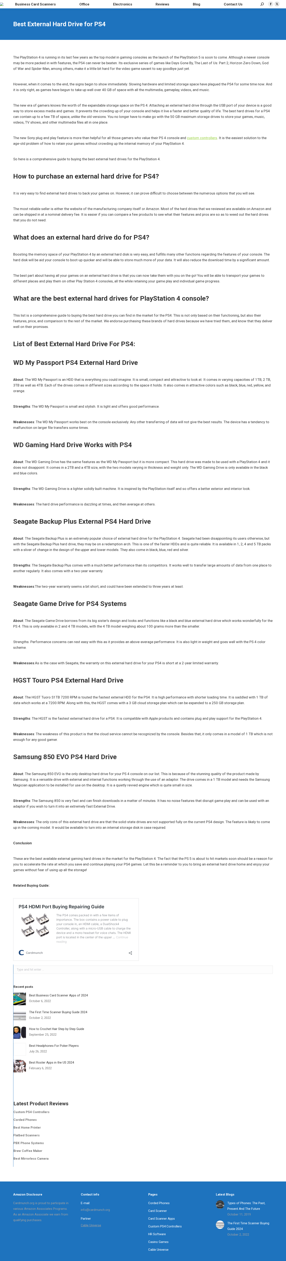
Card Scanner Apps (161, 1219)
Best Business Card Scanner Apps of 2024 (58, 995)
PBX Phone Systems (28, 1143)
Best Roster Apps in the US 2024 (51, 1062)
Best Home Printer (27, 1127)
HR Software (157, 1234)
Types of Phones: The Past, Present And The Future (246, 1206)
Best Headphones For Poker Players (54, 1046)
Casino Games (158, 1242)
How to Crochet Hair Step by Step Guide (56, 1029)
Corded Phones (25, 1120)
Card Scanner (157, 1211)
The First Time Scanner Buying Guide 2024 (58, 1012)
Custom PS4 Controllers (31, 1112)
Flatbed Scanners (26, 1135)
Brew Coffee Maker (27, 1151)
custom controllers (202, 138)
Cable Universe (91, 1225)
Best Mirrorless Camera (31, 1158)
